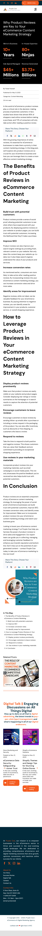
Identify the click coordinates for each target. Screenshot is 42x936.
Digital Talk (7, 878)
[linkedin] (16, 3)
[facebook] (4, 3)
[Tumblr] (27, 135)
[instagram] (12, 3)
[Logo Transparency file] (11, 8)
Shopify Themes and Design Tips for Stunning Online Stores (30, 764)
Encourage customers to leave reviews (22, 640)
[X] (11, 135)
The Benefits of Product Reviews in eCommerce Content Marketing (17, 617)
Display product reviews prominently (21, 637)
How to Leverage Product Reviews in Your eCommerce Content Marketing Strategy (19, 633)
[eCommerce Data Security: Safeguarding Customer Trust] (11, 730)
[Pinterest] (31, 135)
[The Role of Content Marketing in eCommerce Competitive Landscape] (21, 660)
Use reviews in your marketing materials (22, 645)
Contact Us (7, 883)
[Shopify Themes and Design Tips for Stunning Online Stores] (31, 730)
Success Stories (8, 875)
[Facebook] (7, 135)
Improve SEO (12, 624)
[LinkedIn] (19, 135)
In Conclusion (10, 648)
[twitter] (8, 3)
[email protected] (9, 901)
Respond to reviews (15, 643)
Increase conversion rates (17, 627)
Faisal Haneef (10, 89)
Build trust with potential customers (20, 621)
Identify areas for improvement (19, 629)
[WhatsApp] (23, 135)
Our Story (6, 873)
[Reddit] (15, 135)
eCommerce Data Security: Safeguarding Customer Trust (11, 764)
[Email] (35, 135)
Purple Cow (26, 529)
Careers (6, 880)
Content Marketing (17, 96)
